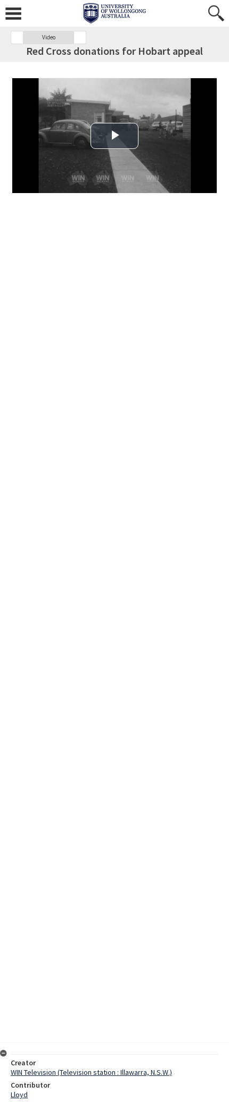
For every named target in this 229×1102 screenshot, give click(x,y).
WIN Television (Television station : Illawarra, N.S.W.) (91, 1072)
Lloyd (19, 1094)
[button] (17, 37)
